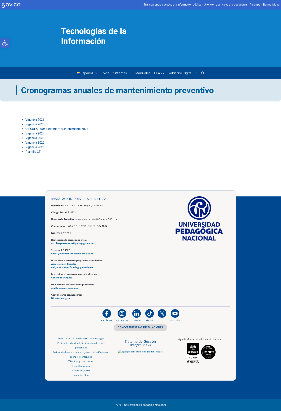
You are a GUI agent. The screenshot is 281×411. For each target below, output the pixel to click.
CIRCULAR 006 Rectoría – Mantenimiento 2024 (56, 129)
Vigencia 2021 (35, 147)
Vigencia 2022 (35, 142)
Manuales (142, 73)
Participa (255, 4)
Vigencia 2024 (35, 133)
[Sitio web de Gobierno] (71, 5)
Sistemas (120, 73)
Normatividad (271, 4)
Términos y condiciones (80, 361)
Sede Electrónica (81, 366)
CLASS (159, 73)
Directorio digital (61, 298)
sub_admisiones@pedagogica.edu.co (72, 267)
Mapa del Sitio (81, 375)
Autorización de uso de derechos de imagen (81, 338)
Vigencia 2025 (35, 124)
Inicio (106, 73)
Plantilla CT (33, 152)
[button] (5, 43)
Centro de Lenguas (61, 277)
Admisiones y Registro (63, 263)
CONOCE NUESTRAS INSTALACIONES (140, 327)
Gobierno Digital (180, 73)
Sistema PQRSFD (81, 370)
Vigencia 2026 (35, 119)
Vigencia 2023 (35, 138)
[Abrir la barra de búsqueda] (202, 73)
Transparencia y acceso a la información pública (172, 4)
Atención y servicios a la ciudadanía (225, 4)
